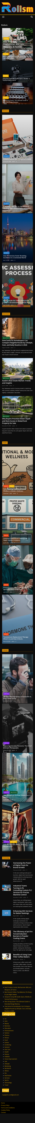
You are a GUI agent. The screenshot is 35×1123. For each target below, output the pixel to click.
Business (6, 156)
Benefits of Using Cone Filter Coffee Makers (22, 955)
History (7, 1054)
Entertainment (9, 1031)
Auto (6, 1021)
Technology (8, 1083)
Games (7, 1042)
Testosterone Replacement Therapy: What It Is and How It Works (15, 638)
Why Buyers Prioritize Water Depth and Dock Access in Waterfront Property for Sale (16, 421)
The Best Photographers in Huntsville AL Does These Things (17, 697)
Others (7, 1071)
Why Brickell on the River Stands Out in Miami (17, 796)
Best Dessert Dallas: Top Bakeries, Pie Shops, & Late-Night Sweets (17, 57)
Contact (3, 1112)
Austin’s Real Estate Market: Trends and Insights (16, 382)
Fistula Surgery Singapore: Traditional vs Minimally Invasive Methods (17, 589)
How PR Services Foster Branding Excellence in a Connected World (14, 257)
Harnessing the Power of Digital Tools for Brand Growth (22, 865)
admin (13, 161)
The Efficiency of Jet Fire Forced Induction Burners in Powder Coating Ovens (22, 934)
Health (6, 486)
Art (5, 1019)
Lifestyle (6, 693)
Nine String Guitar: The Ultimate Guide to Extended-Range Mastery (15, 101)
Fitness (12, 486)
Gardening (8, 1045)
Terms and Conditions (8, 1108)
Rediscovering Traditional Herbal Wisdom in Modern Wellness (14, 490)
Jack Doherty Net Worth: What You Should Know (15, 845)
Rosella (11, 799)
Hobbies (7, 1056)
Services (7, 1078)
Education (8, 1028)
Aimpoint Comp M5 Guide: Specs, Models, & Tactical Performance (16, 79)
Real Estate (6, 338)
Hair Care (7, 1049)
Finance (7, 1035)
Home (3, 1103)
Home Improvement (11, 1059)
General (6, 38)
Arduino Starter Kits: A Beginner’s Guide (17, 159)
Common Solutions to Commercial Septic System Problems (15, 539)
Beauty (7, 1023)
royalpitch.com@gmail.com (10, 1095)
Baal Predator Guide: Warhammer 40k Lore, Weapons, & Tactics (13, 44)
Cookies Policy (5, 1110)
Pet (6, 1073)
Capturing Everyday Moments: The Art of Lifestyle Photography (17, 747)
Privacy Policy (5, 1105)
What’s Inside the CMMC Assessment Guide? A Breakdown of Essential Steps (16, 301)
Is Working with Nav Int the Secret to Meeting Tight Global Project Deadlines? (17, 207)
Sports (7, 1080)
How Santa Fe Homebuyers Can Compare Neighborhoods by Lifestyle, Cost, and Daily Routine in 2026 (17, 342)
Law (6, 1061)
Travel (6, 1085)
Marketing (8, 1066)
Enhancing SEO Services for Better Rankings (22, 912)
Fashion (7, 1033)
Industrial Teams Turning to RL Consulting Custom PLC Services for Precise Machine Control (22, 890)
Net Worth (13, 842)
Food (6, 1040)
